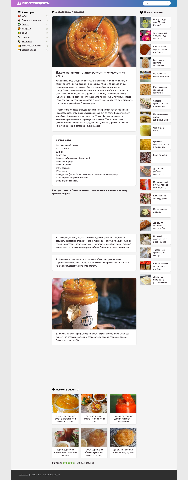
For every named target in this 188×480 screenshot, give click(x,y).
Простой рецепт (63, 11)
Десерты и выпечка (31, 20)
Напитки (26, 37)
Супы (24, 16)
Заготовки (27, 41)
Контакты (23, 474)
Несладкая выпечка (31, 46)
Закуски (25, 33)
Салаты (25, 24)
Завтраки (26, 28)
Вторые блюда (29, 50)
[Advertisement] (94, 216)
